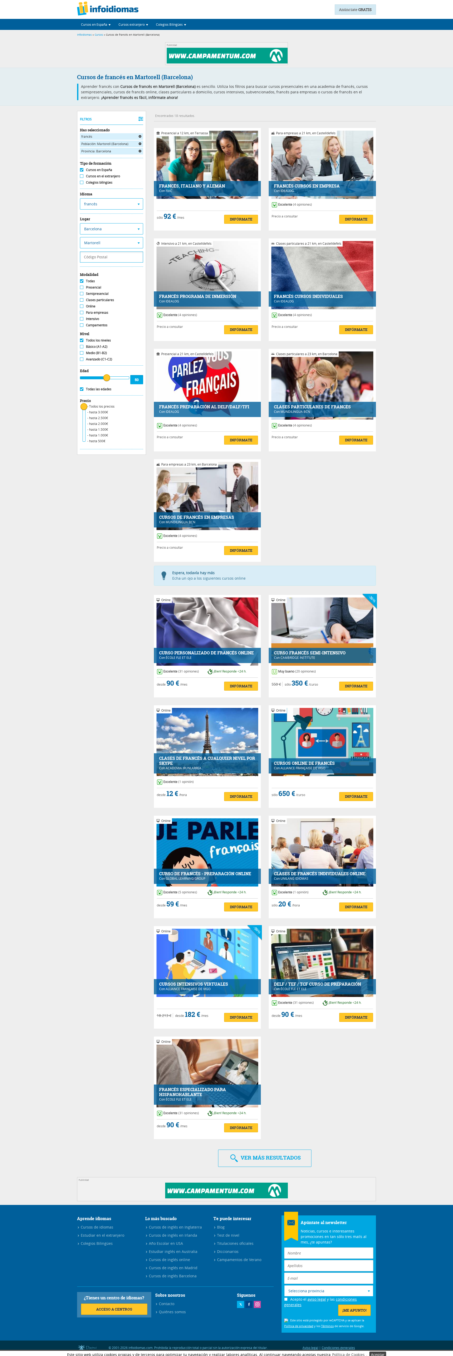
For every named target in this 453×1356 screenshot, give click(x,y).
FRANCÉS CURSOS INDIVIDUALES (308, 296)
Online (90, 306)
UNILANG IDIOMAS (294, 878)
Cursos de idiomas (96, 1227)
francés (86, 136)
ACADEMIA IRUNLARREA (183, 768)
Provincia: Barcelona (96, 151)
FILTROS (86, 119)
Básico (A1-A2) (96, 346)
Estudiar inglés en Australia (172, 1251)
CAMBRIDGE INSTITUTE (298, 657)
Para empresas (97, 312)
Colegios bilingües (99, 182)
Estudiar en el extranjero (102, 1235)
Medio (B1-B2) (96, 353)
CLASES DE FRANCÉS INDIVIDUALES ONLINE (319, 873)
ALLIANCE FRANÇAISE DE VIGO (303, 768)
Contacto (166, 1303)
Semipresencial (97, 293)
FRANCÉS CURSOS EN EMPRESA (307, 186)
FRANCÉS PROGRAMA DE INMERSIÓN (197, 296)
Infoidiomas (84, 34)
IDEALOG (287, 191)
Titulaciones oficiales (235, 1243)
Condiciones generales (338, 1348)
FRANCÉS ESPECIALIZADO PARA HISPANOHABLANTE (192, 1092)
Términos (327, 1326)
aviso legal (317, 1299)
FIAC (169, 191)
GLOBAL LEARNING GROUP (185, 878)
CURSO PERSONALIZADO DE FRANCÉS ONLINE (206, 652)
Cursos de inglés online (169, 1259)
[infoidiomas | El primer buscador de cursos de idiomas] (107, 9)
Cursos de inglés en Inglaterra (175, 1227)
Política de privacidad (298, 1326)
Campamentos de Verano (238, 1259)
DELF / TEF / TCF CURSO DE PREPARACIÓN (317, 984)
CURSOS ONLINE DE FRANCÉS (304, 763)
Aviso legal (310, 1348)
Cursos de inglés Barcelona (172, 1275)
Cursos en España (99, 170)
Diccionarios (227, 1251)
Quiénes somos (172, 1311)
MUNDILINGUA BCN (295, 411)
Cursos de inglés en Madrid (172, 1267)
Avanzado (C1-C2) (99, 359)
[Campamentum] (228, 62)
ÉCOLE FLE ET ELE (179, 657)
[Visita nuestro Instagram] (257, 1304)
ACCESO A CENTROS (114, 1309)
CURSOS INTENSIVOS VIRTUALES (193, 984)
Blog (220, 1227)
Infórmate (241, 219)
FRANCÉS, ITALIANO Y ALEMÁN (192, 186)
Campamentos (96, 325)
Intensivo (92, 319)
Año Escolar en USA (165, 1243)
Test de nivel (227, 1235)
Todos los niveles (98, 340)
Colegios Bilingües (96, 1243)
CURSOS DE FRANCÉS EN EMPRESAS (196, 517)
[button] (96, 24)
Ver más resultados (270, 1157)
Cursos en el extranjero (103, 176)
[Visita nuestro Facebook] (248, 1304)
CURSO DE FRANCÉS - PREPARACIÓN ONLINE (205, 873)
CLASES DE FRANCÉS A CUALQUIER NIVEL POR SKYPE (207, 761)
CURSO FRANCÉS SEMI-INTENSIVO (310, 652)
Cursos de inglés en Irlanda (172, 1235)
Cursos (99, 34)
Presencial (93, 287)
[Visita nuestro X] (240, 1304)
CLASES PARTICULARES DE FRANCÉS (312, 406)
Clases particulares (100, 300)
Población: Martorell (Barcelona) (104, 144)
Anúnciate (355, 9)
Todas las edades (98, 389)
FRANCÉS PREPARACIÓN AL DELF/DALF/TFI (204, 406)
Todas (90, 281)
